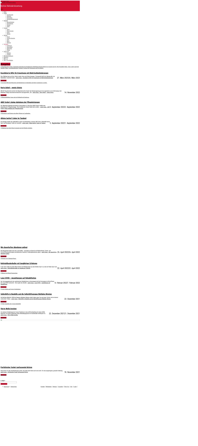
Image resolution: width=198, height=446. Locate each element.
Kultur (8, 32)
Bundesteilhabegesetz (12, 19)
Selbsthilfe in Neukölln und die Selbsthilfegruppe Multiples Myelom (26, 294)
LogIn (75, 386)
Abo (71, 386)
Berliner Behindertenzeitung (11, 6)
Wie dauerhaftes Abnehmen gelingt (14, 247)
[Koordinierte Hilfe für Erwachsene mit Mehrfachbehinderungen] (40, 66)
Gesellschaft (10, 15)
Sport (8, 29)
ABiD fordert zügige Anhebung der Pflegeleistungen (20, 102)
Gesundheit (9, 47)
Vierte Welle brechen (9, 309)
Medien (8, 34)
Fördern (9, 54)
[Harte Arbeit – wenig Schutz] (24, 82)
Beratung (6, 57)
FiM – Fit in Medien (8, 60)
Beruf (8, 41)
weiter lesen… (34, 78)
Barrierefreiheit (10, 22)
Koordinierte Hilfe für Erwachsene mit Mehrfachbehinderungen (24, 73)
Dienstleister (10, 23)
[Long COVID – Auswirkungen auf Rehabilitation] (9, 273)
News (5, 12)
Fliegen (8, 25)
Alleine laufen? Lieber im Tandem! (13, 118)
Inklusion (9, 16)
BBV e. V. (6, 59)
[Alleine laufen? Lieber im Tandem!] (15, 113)
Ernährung (9, 45)
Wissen (5, 35)
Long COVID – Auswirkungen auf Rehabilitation (18, 278)
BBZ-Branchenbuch (8, 56)
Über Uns (66, 386)
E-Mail (3, 380)
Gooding (9, 53)
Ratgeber (6, 44)
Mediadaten (49, 386)
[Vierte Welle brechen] (11, 303)
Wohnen (9, 42)
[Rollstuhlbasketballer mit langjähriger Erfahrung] (8, 258)
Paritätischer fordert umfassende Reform (16, 367)
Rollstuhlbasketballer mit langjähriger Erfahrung (19, 263)
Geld (8, 39)
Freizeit (5, 28)
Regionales (9, 17)
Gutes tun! (6, 51)
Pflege (8, 50)
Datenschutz (14, 386)
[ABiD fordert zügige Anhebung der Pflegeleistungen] (15, 97)
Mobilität (6, 20)
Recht (8, 37)
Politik (5, 13)
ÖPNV (8, 26)
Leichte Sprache (11, 38)
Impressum (6, 386)
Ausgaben (60, 386)
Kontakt (43, 386)
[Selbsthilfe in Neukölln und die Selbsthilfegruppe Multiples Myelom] (10, 289)
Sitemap (55, 386)
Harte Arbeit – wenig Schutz (11, 88)
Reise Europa (10, 31)
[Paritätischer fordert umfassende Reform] (40, 320)
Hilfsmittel (9, 48)
